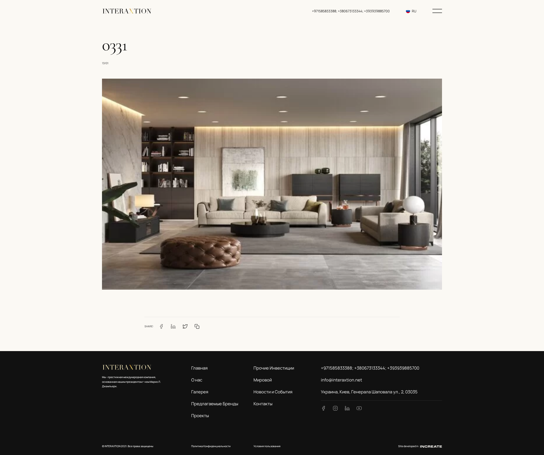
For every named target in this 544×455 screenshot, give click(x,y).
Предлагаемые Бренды (214, 404)
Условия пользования (267, 446)
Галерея (199, 392)
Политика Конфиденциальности (211, 446)
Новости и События (273, 392)
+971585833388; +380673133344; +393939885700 (351, 11)
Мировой (263, 380)
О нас (196, 380)
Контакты (263, 404)
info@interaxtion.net (341, 380)
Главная (199, 368)
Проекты (200, 415)
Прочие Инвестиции (274, 368)
